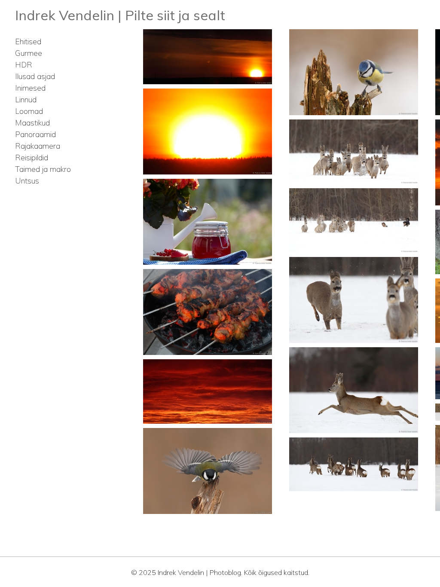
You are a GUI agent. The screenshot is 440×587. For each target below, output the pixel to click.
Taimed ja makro (43, 169)
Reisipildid (31, 157)
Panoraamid (35, 134)
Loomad (29, 111)
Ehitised (28, 41)
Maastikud (32, 123)
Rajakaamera (37, 146)
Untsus (27, 181)
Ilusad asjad (35, 76)
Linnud (26, 99)
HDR (23, 65)
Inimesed (30, 88)
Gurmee (28, 53)
